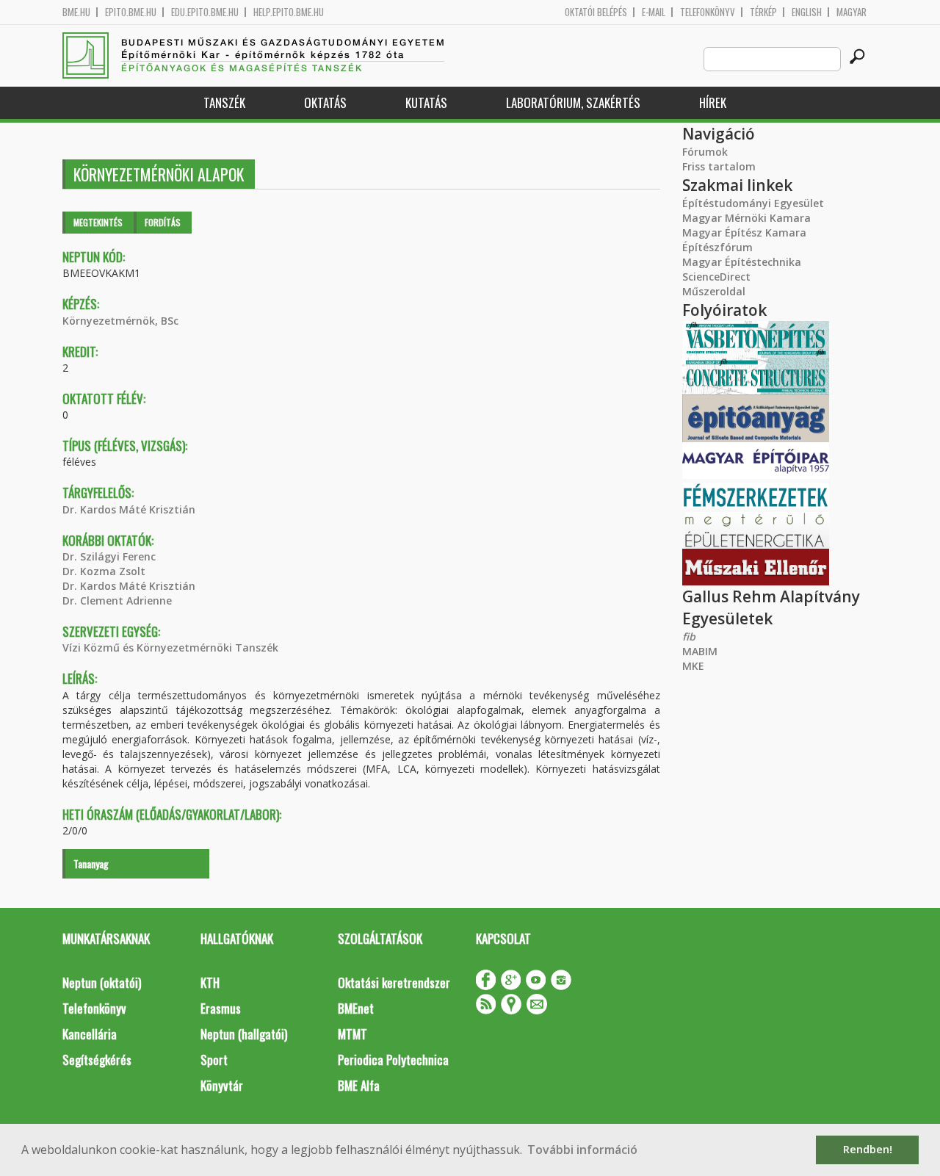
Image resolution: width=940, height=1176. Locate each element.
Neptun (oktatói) (101, 982)
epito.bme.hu (130, 12)
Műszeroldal (713, 291)
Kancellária (89, 1034)
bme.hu (76, 12)
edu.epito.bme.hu (205, 12)
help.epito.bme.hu (288, 12)
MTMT (352, 1034)
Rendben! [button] (867, 1149)
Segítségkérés (96, 1059)
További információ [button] (582, 1149)
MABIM (699, 651)
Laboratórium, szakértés (573, 102)
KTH (210, 982)
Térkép (763, 12)
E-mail (653, 12)
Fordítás (163, 222)
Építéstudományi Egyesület (753, 203)
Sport (214, 1059)
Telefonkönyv (707, 12)
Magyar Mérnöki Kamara (746, 218)
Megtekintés (98, 222)
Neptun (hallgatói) (243, 1034)
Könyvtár (221, 1085)
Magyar (851, 12)
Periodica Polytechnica (393, 1059)
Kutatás (426, 102)
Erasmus (220, 1008)
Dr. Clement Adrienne (117, 600)
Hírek (712, 102)
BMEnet (356, 1008)
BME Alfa (359, 1085)
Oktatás (325, 102)
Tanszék (224, 102)
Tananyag (91, 863)
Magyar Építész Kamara (744, 232)
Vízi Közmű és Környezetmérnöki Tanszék (170, 647)
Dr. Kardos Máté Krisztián (128, 509)
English (807, 12)
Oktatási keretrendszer (394, 982)
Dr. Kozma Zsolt (103, 571)
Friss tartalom (719, 166)
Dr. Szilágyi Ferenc (109, 556)
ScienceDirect (716, 277)
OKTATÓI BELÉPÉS (596, 12)
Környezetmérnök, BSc (120, 321)
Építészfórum (717, 247)
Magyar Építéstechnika (741, 262)
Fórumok (705, 152)
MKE (693, 666)
